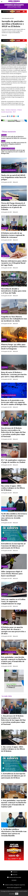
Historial (14, 874)
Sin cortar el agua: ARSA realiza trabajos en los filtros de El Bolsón (13, 488)
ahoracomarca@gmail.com (14, 887)
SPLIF (14, 112)
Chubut (4, 455)
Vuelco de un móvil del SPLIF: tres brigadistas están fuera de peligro (13, 177)
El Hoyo (4, 538)
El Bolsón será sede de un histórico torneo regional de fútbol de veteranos (13, 137)
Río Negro (5, 283)
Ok (16, 893)
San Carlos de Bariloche (8, 148)
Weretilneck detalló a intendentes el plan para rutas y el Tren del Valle (13, 291)
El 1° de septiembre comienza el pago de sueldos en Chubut (13, 461)
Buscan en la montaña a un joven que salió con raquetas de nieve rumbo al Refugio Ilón (13, 151)
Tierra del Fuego (6, 198)
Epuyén (3, 141)
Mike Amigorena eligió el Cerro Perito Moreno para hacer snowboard (11, 573)
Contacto (14, 872)
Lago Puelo (5, 256)
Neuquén (4, 311)
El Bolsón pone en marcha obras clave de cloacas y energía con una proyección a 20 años (13, 630)
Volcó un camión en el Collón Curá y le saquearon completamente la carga (13, 601)
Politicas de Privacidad (15, 877)
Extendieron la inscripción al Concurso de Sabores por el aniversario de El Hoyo (13, 545)
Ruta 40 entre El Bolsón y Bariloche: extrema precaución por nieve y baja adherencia (14, 374)
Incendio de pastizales (6, 112)
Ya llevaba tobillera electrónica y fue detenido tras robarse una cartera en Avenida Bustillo (14, 517)
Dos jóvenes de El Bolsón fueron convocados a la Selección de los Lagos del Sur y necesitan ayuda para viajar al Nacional (13, 432)
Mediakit (14, 880)
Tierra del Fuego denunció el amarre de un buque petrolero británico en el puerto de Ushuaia (13, 206)
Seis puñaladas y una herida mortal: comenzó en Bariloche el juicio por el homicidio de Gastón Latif (13, 660)
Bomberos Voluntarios (11, 110)
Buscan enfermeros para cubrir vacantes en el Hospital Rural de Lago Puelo (14, 263)
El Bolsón (19, 110)
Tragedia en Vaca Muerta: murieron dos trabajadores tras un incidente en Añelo (14, 318)
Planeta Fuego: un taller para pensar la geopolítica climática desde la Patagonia (13, 144)
